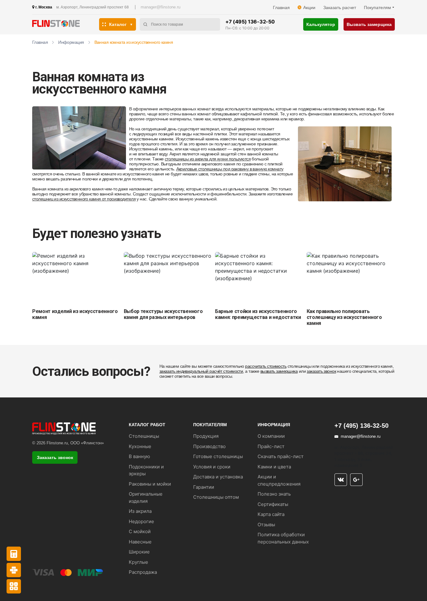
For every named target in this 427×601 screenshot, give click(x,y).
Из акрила (140, 511)
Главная (281, 7)
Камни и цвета (274, 467)
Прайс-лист (271, 446)
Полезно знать (274, 494)
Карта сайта (271, 514)
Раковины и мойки (150, 484)
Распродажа (143, 572)
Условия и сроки (211, 467)
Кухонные (140, 446)
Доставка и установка (218, 477)
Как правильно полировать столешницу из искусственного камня (344, 317)
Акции (309, 7)
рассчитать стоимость (265, 366)
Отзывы (266, 525)
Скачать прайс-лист (281, 456)
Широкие (139, 552)
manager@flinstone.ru (160, 7)
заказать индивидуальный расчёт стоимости (201, 371)
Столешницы (144, 436)
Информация (71, 42)
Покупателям (377, 7)
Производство (209, 446)
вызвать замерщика (279, 371)
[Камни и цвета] (14, 570)
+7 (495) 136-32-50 (249, 21)
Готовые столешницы (218, 456)
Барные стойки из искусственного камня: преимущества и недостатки (258, 314)
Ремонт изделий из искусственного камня (75, 314)
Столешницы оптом (216, 497)
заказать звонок (321, 371)
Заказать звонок (55, 457)
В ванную (139, 456)
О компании (271, 436)
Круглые (138, 562)
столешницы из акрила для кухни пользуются (208, 158)
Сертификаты (273, 504)
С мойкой (140, 531)
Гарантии (203, 487)
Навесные (140, 542)
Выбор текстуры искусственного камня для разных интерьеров (163, 314)
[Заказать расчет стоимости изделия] (14, 586)
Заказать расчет (339, 7)
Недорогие (141, 521)
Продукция (206, 436)
